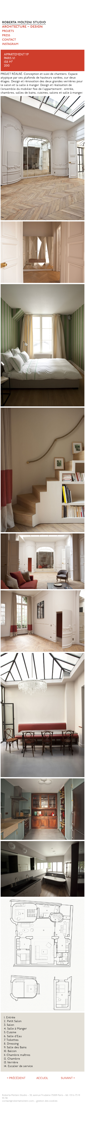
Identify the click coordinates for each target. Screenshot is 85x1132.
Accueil (42, 1078)
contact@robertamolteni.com (18, 1101)
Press (6, 35)
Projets (8, 31)
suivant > (68, 1078)
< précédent (16, 1078)
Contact (9, 39)
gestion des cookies (46, 1101)
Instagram (10, 44)
